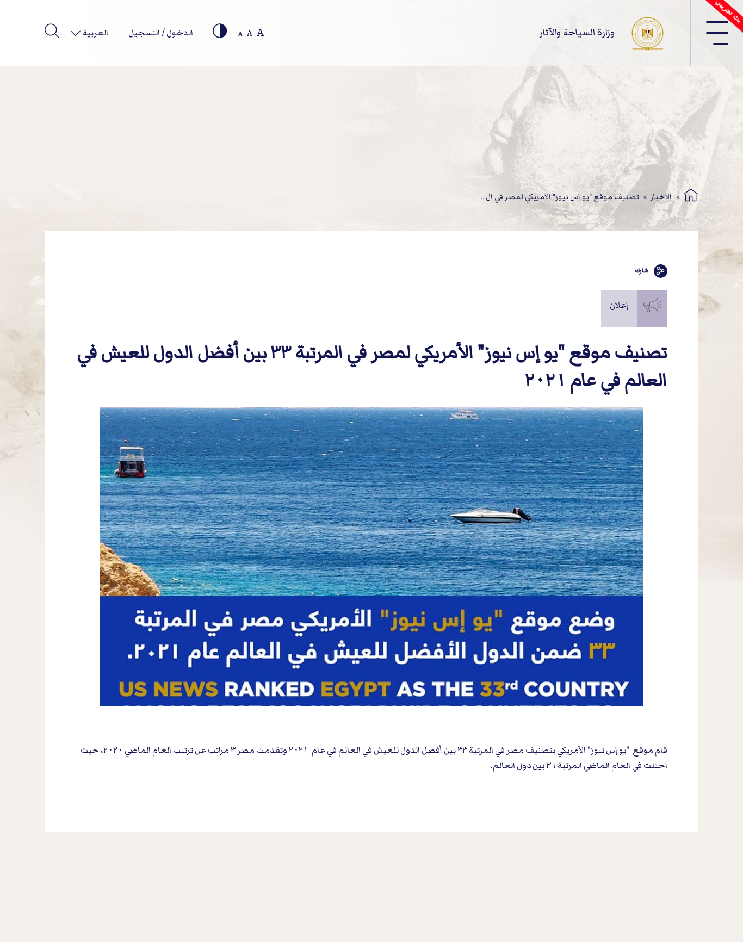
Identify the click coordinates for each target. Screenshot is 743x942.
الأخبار (661, 196)
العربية (94, 32)
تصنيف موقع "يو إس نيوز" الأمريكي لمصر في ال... (560, 196)
